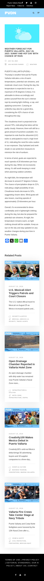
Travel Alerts (22, 321)
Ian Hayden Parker (16, 64)
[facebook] (22, 3)
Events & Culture (19, 467)
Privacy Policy (30, 560)
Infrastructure (15, 397)
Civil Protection (19, 541)
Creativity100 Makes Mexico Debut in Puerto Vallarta (21, 440)
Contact (33, 566)
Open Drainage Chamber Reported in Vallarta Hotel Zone (22, 364)
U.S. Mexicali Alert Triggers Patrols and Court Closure (21, 293)
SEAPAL (25, 397)
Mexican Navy (25, 543)
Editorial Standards (19, 563)
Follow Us (20, 6)
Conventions (14, 472)
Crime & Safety (18, 538)
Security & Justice (19, 316)
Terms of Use (13, 560)
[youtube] (31, 3)
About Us (21, 566)
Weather (33, 64)
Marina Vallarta (28, 472)
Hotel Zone (16, 395)
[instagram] (35, 3)
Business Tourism (19, 470)
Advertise (30, 6)
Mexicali (15, 319)
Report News (10, 6)
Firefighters (14, 543)
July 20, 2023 (13, 61)
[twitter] (26, 3)
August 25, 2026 (16, 286)
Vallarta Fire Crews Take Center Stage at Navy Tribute (21, 515)
